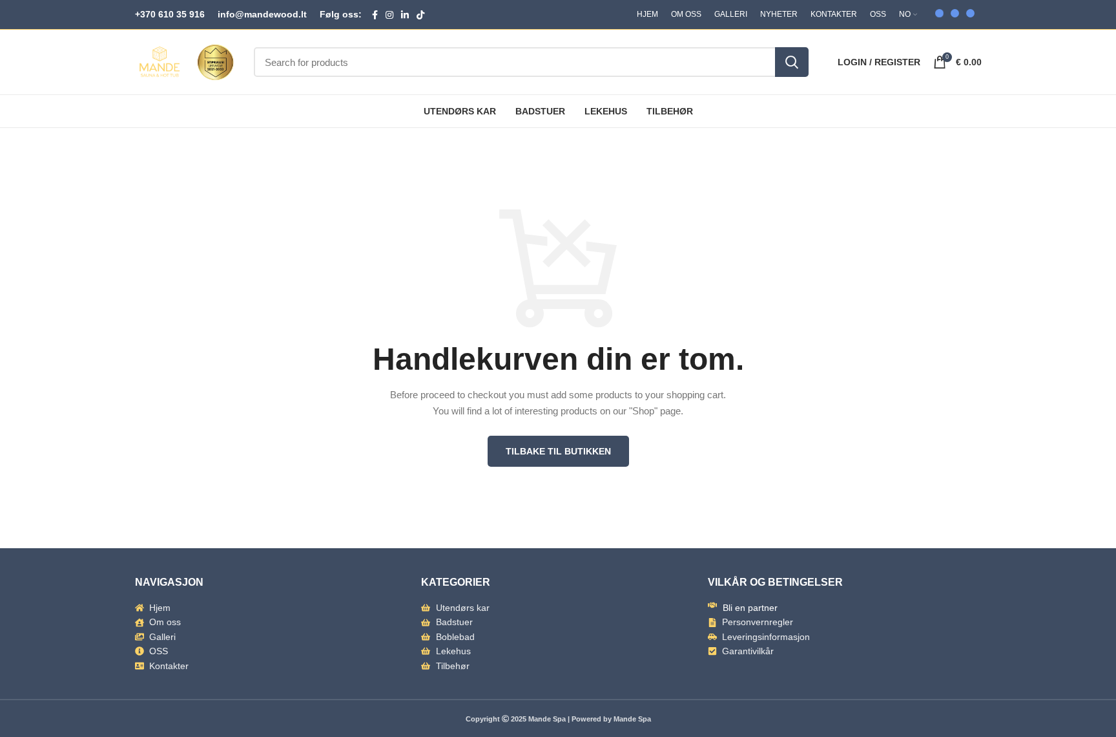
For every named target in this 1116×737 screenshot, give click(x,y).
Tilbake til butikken (558, 451)
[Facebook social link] (375, 14)
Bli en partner (750, 608)
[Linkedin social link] (405, 14)
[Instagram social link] (389, 14)
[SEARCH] (792, 62)
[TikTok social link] (420, 14)
